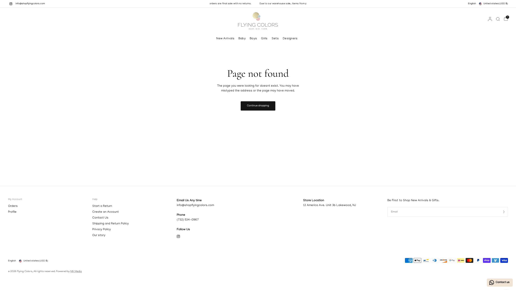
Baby (242, 38)
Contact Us (100, 218)
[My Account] (490, 19)
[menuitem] (226, 39)
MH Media (76, 271)
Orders (13, 206)
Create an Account (105, 212)
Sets (275, 38)
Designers (290, 38)
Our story (98, 235)
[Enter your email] (504, 212)
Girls (264, 38)
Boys (253, 38)
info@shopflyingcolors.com (30, 4)
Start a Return (102, 206)
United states (495, 3)
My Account (15, 199)
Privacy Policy (101, 229)
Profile (12, 212)
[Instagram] (11, 4)
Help (94, 199)
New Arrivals (225, 38)
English (472, 3)
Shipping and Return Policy (110, 223)
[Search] (498, 19)
